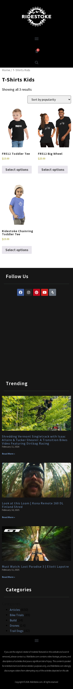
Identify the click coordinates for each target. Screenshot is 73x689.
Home (6, 70)
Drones (14, 625)
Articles (15, 610)
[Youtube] (44, 292)
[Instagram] (28, 292)
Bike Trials (17, 615)
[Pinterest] (36, 292)
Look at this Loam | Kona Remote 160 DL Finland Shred (32, 505)
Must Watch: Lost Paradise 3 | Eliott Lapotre (35, 566)
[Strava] (52, 292)
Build (13, 620)
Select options (16, 169)
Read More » (8, 453)
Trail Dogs (16, 631)
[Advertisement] (36, 334)
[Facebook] (20, 292)
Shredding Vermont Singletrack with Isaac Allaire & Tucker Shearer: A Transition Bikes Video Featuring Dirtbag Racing (35, 439)
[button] (36, 38)
